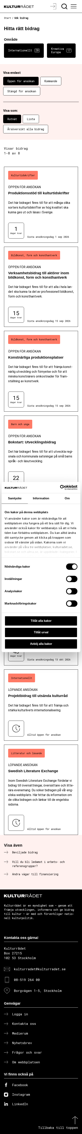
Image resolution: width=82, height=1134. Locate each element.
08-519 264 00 (27, 980)
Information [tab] (41, 498)
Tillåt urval (41, 632)
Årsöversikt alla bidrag (25, 129)
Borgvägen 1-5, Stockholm (38, 991)
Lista (31, 119)
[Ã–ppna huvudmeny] (74, 6)
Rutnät (12, 119)
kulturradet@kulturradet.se (40, 969)
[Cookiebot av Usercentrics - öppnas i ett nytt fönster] (60, 487)
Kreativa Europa (60, 50)
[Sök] (64, 6)
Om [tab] (67, 498)
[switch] (71, 579)
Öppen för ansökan (20, 81)
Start (7, 17)
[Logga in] (53, 6)
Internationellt (23, 50)
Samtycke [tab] (15, 498)
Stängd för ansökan (21, 91)
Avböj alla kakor (41, 643)
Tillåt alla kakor (41, 620)
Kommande (50, 81)
